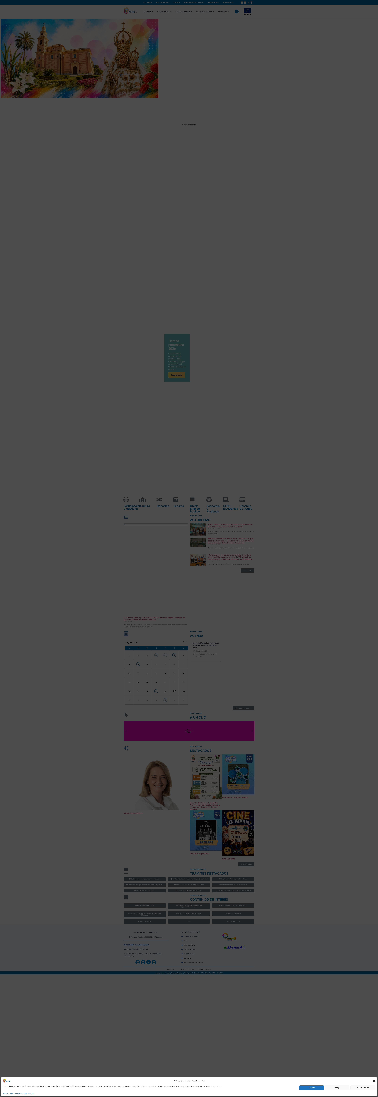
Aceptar (312, 1088)
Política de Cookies (8, 1093)
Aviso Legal (31, 1093)
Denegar (337, 1088)
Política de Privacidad (21, 1093)
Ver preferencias (363, 1088)
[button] (374, 1081)
